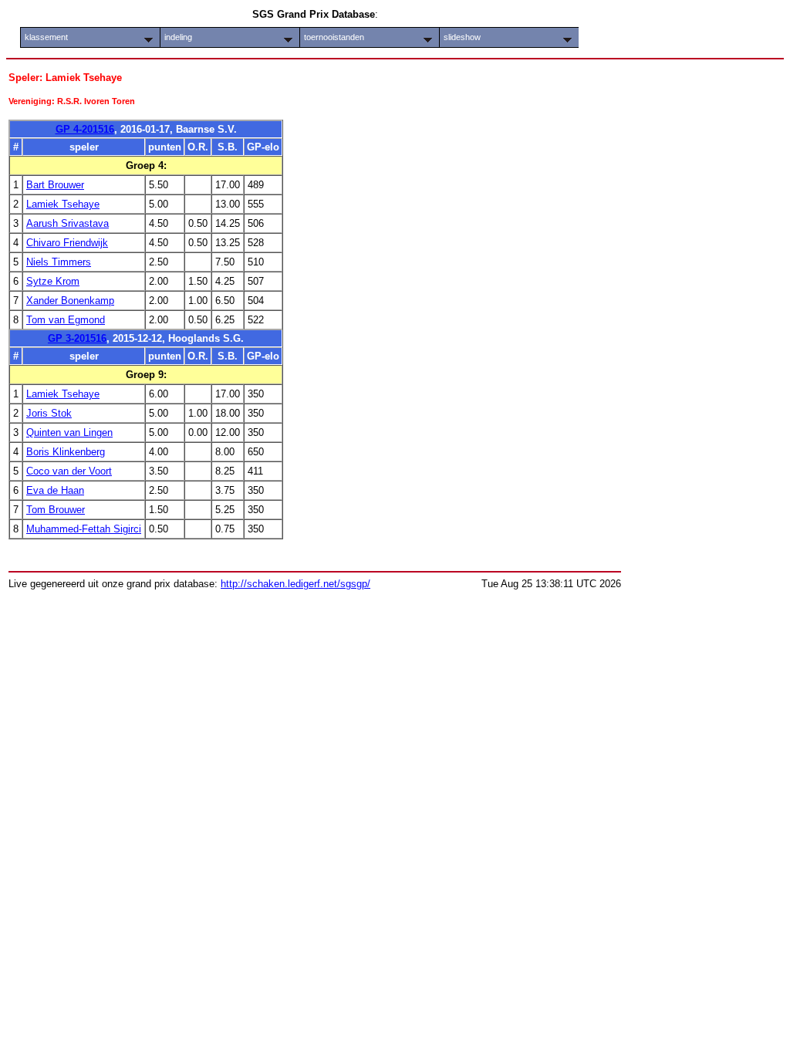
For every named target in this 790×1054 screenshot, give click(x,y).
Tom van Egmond (65, 320)
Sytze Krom (52, 281)
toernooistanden (334, 37)
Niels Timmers (58, 262)
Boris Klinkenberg (65, 452)
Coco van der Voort (69, 471)
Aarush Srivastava (67, 223)
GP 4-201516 (85, 129)
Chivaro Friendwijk (67, 242)
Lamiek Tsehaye (63, 204)
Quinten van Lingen (69, 432)
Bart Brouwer (55, 185)
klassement (46, 37)
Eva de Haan (55, 490)
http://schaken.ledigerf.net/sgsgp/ (295, 583)
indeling (178, 37)
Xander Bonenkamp (70, 300)
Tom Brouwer (55, 509)
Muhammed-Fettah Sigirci (83, 529)
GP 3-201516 (77, 338)
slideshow (462, 37)
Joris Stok (49, 413)
